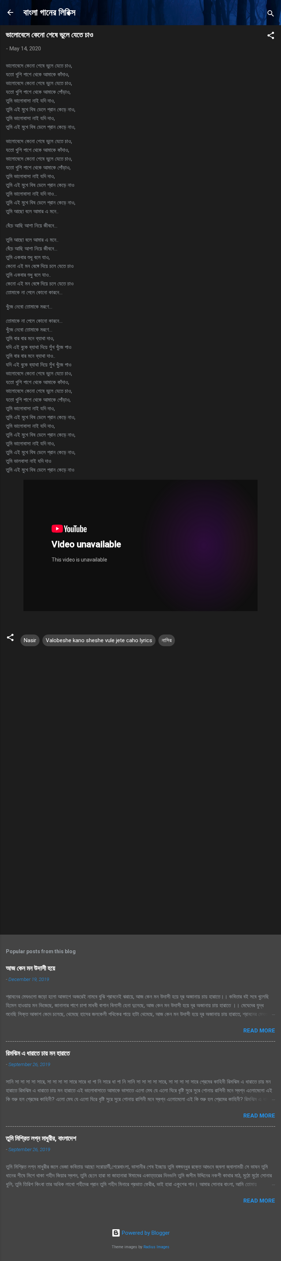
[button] (270, 36)
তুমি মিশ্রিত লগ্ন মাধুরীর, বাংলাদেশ (41, 1138)
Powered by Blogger (145, 1233)
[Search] (270, 15)
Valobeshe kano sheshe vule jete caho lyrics (99, 640)
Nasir (30, 640)
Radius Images (156, 1247)
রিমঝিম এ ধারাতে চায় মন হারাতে (38, 1053)
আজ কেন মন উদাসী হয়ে (30, 968)
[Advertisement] (140, 872)
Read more (259, 1030)
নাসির (167, 640)
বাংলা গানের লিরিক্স (49, 12)
